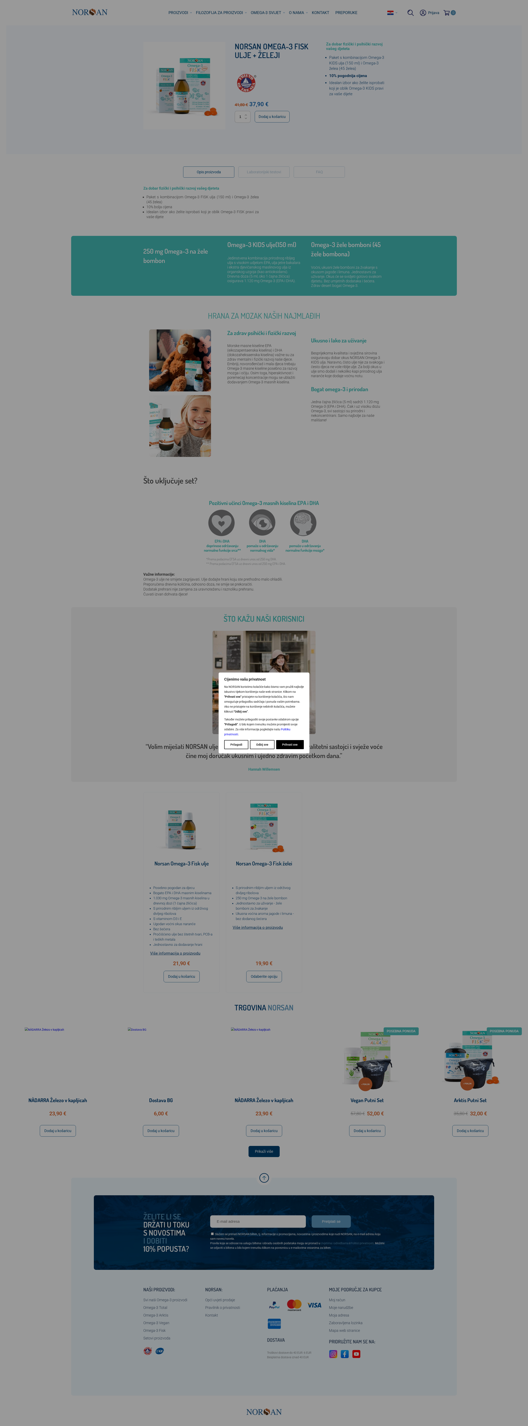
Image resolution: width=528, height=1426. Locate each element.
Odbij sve (262, 744)
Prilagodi (236, 744)
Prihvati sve (290, 744)
